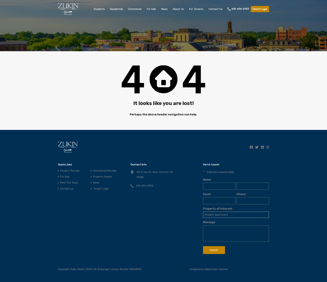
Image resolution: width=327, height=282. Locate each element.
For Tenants (196, 9)
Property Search (102, 176)
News (164, 9)
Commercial (135, 9)
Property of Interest (218, 208)
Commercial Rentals (104, 171)
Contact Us (215, 9)
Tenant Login (101, 188)
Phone (242, 194)
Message (209, 222)
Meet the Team (69, 182)
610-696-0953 (240, 9)
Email (207, 194)
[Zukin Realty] (68, 13)
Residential (116, 9)
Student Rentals (70, 171)
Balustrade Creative (216, 269)
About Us (178, 9)
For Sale (151, 9)
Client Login (259, 9)
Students (99, 9)
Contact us (66, 188)
